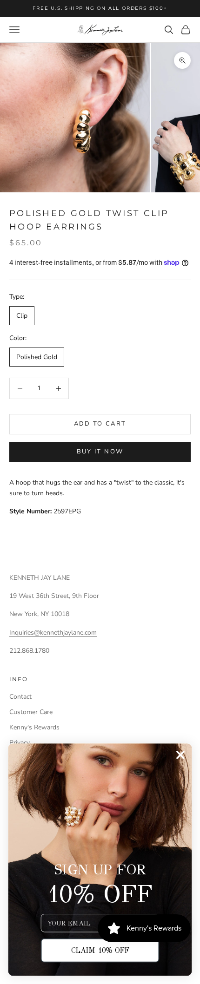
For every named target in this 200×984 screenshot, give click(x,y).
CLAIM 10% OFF (100, 950)
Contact (20, 696)
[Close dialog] (180, 755)
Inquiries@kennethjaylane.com (53, 632)
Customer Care (31, 712)
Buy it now (100, 451)
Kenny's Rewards (34, 727)
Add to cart (100, 424)
